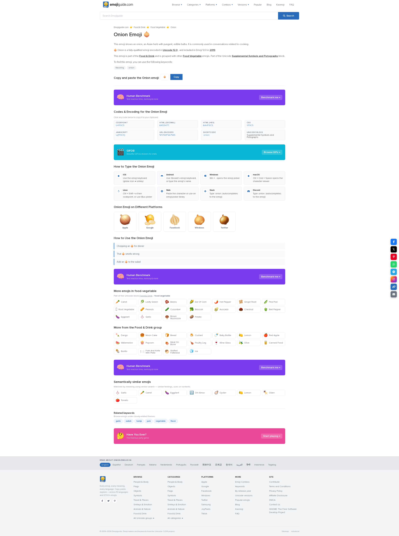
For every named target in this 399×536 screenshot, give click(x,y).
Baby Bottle (222, 335)
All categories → (175, 518)
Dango (121, 335)
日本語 (218, 464)
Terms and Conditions (280, 486)
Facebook (206, 491)
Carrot (121, 302)
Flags (136, 486)
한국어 (229, 464)
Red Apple (271, 335)
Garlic (145, 317)
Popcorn (147, 343)
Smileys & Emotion (143, 504)
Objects (137, 491)
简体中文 (206, 464)
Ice (194, 351)
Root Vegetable (124, 309)
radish (128, 421)
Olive (244, 343)
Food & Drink (139, 27)
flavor (173, 421)
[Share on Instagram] (394, 279)
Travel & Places (141, 500)
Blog (269, 4)
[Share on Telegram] (394, 272)
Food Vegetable (158, 27)
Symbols (138, 495)
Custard (196, 335)
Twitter (204, 500)
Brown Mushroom (173, 317)
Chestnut (246, 309)
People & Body (141, 482)
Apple (204, 482)
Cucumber (172, 309)
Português (181, 464)
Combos (227, 4)
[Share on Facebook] (394, 242)
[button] (134, 124)
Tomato (121, 400)
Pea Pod (270, 302)
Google (205, 486)
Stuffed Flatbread (172, 351)
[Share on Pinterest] (394, 257)
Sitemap (285, 531)
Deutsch (129, 464)
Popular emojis (242, 500)
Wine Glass (222, 343)
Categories (194, 4)
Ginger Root (247, 302)
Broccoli (196, 309)
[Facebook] (102, 500)
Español (117, 464)
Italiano (152, 464)
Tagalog (272, 464)
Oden (269, 393)
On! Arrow (197, 393)
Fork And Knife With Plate (150, 351)
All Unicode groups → (144, 518)
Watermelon (124, 343)
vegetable (161, 421)
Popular (258, 4)
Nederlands (166, 464)
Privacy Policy (275, 491)
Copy (176, 77)
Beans (171, 302)
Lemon (245, 335)
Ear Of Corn (198, 302)
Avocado (221, 309)
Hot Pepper (222, 302)
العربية (239, 464)
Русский (194, 464)
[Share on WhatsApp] (394, 264)
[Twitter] (108, 500)
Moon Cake (148, 335)
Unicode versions (243, 495)
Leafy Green (149, 302)
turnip (139, 421)
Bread (170, 335)
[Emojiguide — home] (118, 5)
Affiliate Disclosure (278, 495)
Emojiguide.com (121, 27)
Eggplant (122, 317)
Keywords (240, 486)
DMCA (272, 500)
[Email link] (394, 294)
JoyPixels (205, 509)
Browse (177, 4)
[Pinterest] (114, 500)
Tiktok (204, 513)
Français (141, 464)
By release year (243, 491)
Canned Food (273, 343)
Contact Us (274, 504)
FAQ (291, 4)
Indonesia (259, 464)
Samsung (206, 504)
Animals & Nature (142, 509)
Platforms (211, 4)
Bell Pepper (272, 309)
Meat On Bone (172, 343)
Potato (196, 317)
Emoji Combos (242, 482)
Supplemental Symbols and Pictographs (260, 136)
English (105, 464)
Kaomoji (280, 4)
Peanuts (147, 309)
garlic (118, 421)
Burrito (121, 351)
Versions (243, 4)
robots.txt (295, 531)
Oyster (220, 393)
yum (149, 421)
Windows (205, 495)
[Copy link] (394, 287)
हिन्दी (248, 464)
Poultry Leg (198, 343)
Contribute (274, 482)
